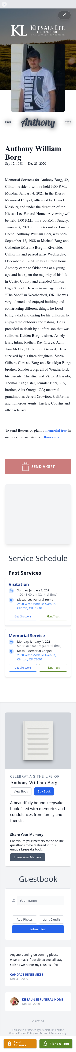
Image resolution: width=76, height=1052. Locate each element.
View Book (21, 791)
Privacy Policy (26, 1033)
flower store (53, 436)
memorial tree (56, 430)
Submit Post (38, 929)
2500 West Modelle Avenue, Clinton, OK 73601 (36, 606)
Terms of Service (49, 1033)
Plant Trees (53, 616)
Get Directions (23, 616)
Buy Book (44, 791)
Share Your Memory (28, 857)
